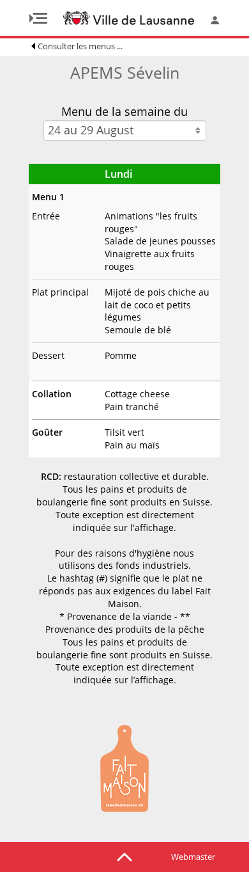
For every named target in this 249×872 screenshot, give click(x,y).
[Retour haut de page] (124, 856)
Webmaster (193, 856)
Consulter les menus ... (80, 46)
